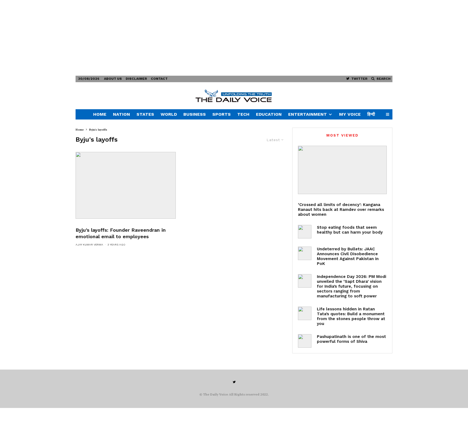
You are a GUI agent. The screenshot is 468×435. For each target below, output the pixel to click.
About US (113, 79)
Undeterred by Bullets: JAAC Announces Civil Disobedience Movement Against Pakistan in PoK (348, 256)
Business (194, 114)
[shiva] (304, 341)
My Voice (350, 114)
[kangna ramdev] (342, 170)
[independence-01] (304, 281)
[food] (304, 231)
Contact (159, 79)
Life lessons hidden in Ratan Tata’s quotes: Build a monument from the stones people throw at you (351, 316)
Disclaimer (136, 79)
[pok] (304, 253)
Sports (221, 114)
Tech (243, 114)
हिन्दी (371, 114)
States (145, 114)
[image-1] (126, 185)
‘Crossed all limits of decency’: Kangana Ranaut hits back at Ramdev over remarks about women (341, 209)
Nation (121, 114)
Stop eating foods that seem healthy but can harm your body (350, 230)
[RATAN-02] (304, 313)
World (169, 114)
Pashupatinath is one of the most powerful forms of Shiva (351, 339)
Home (99, 114)
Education (269, 114)
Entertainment (307, 114)
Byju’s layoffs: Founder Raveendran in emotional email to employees (121, 233)
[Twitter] (234, 382)
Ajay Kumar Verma (89, 244)
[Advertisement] (162, 38)
